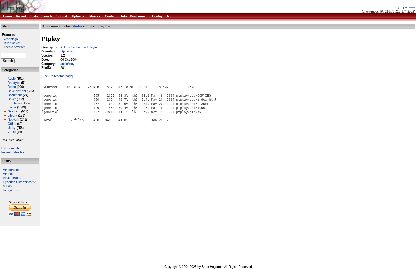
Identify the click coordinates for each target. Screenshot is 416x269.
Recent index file (12, 152)
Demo (12, 87)
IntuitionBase (12, 178)
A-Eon (7, 186)
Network (13, 119)
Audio (12, 78)
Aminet (8, 174)
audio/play (67, 64)
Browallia (410, 7)
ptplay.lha (67, 51)
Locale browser (13, 47)
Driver (12, 99)
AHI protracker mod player (78, 47)
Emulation (15, 103)
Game (12, 107)
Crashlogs (9, 39)
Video (12, 132)
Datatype (14, 83)
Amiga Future (12, 190)
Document (15, 95)
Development (17, 91)
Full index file (10, 148)
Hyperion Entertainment (19, 182)
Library (12, 115)
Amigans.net (11, 169)
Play (88, 26)
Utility (12, 128)
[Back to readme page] (57, 76)
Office (12, 123)
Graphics (14, 111)
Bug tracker (10, 43)
